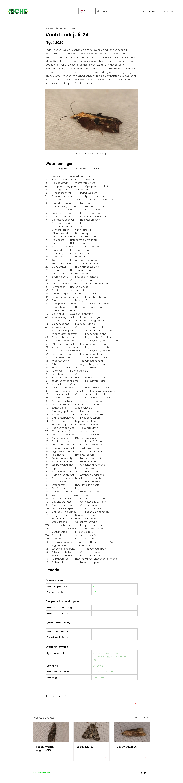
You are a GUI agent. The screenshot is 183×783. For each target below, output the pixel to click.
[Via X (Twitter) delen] (53, 696)
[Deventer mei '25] (132, 732)
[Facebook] (141, 772)
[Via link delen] (65, 696)
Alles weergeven (142, 717)
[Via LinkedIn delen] (59, 696)
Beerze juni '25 (85, 746)
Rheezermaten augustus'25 (45, 748)
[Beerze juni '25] (92, 732)
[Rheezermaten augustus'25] (51, 732)
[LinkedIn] (145, 772)
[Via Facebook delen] (46, 696)
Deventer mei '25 (127, 746)
